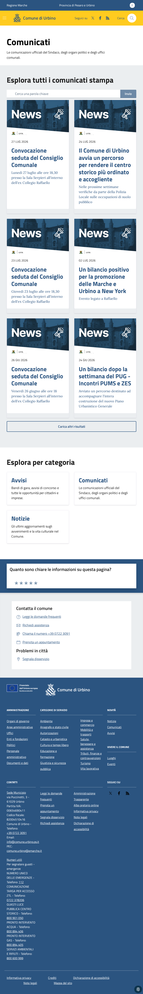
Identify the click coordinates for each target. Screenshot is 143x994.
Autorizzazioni (49, 733)
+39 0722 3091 (17, 833)
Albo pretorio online (86, 805)
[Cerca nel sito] (131, 18)
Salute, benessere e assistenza (88, 744)
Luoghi (111, 758)
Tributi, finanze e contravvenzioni (91, 755)
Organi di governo (18, 721)
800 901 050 (15, 918)
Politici (11, 745)
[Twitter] (91, 18)
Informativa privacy (86, 811)
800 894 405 (15, 945)
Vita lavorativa (89, 768)
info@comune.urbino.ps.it (23, 842)
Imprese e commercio (87, 722)
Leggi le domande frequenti (51, 796)
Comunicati (114, 727)
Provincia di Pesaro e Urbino (77, 5)
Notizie (111, 721)
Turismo (85, 763)
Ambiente (46, 721)
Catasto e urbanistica (53, 739)
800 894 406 (15, 931)
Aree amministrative (20, 727)
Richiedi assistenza (52, 823)
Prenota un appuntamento (49, 808)
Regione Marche (17, 5)
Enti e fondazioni (17, 739)
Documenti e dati (17, 763)
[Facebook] (98, 18)
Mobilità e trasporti (86, 732)
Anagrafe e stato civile (54, 727)
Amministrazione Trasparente (84, 796)
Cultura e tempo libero (54, 745)
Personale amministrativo (16, 754)
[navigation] (4, 18)
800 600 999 (15, 958)
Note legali (80, 817)
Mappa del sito (63, 983)
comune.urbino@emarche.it (24, 851)
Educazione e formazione (48, 754)
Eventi (111, 764)
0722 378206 (15, 900)
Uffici (10, 733)
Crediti (52, 978)
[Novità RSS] (106, 18)
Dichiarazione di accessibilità (84, 826)
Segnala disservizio (52, 817)
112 (21, 882)
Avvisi (111, 733)
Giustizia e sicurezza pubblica (53, 766)
